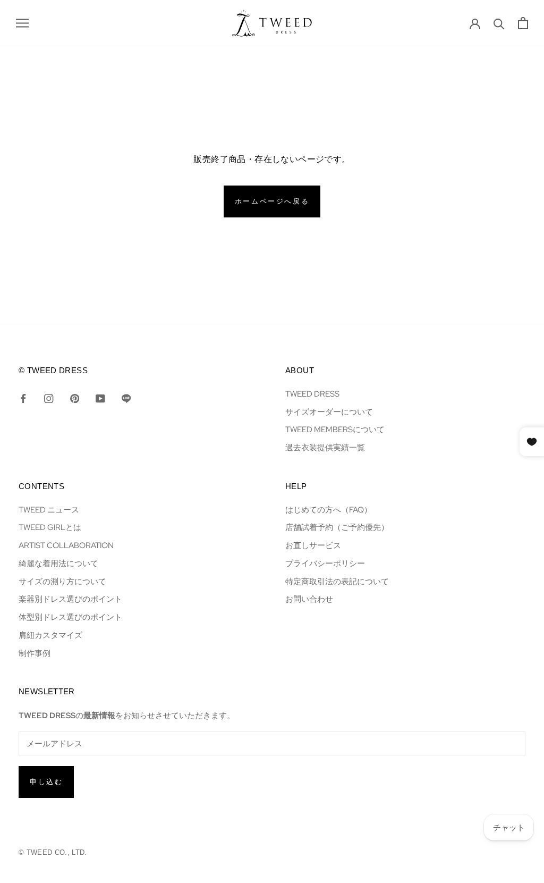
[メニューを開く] (22, 23)
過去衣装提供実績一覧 (325, 447)
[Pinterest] (74, 397)
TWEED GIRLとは (50, 527)
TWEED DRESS (312, 394)
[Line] (126, 397)
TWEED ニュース (49, 509)
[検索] (499, 23)
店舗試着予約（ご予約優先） (337, 527)
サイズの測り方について (62, 581)
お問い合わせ (309, 599)
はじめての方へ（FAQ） (328, 509)
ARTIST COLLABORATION (66, 545)
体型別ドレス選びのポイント (70, 617)
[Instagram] (48, 397)
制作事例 (34, 653)
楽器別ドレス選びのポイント (70, 599)
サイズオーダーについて (329, 412)
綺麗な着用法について (58, 563)
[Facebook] (23, 397)
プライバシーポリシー (325, 563)
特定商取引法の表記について (337, 581)
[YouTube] (100, 397)
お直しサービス (313, 545)
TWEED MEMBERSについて (335, 429)
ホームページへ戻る (272, 201)
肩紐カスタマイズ (50, 635)
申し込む (46, 782)
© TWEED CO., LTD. (53, 852)
